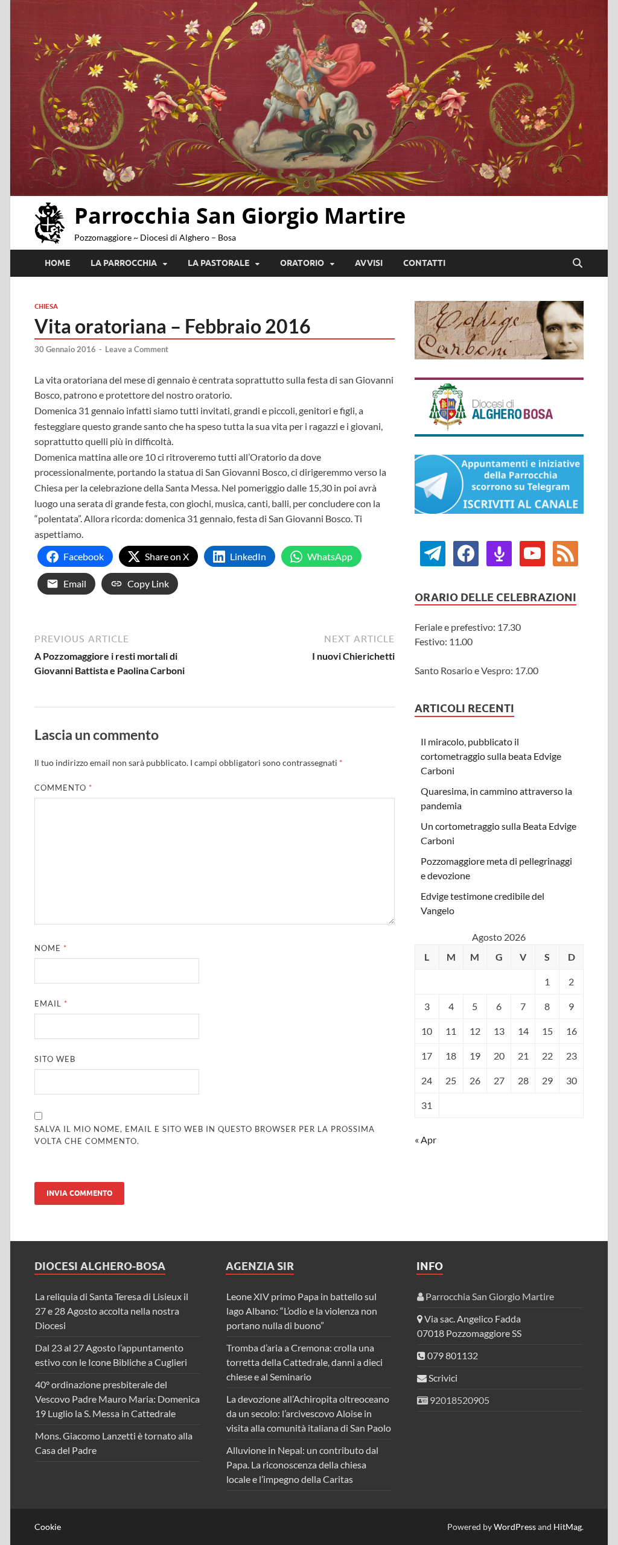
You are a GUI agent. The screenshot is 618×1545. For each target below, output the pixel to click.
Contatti (424, 263)
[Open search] (578, 263)
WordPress (515, 1526)
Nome (50, 948)
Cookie (47, 1526)
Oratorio (302, 263)
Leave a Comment (136, 349)
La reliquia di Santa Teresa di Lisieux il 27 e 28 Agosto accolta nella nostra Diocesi (111, 1311)
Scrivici (442, 1377)
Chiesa (46, 306)
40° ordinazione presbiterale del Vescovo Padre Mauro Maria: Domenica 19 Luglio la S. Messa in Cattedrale (117, 1399)
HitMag (567, 1526)
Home (57, 263)
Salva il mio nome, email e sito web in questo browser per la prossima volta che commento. (204, 1135)
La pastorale (218, 263)
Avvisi (369, 263)
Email (51, 1003)
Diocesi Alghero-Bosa (99, 1266)
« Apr (425, 1139)
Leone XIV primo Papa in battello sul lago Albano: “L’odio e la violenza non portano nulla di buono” (301, 1311)
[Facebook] (432, 552)
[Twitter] (466, 552)
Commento (63, 787)
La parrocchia (124, 263)
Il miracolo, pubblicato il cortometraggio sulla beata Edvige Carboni (491, 756)
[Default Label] (499, 552)
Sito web (54, 1059)
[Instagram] (532, 552)
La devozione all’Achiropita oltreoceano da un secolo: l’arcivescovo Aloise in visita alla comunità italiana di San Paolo (308, 1413)
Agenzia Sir (260, 1266)
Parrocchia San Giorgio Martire (240, 215)
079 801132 (451, 1355)
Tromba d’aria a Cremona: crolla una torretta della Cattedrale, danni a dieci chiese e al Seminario (304, 1362)
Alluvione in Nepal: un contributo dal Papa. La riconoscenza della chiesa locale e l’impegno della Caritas (302, 1464)
